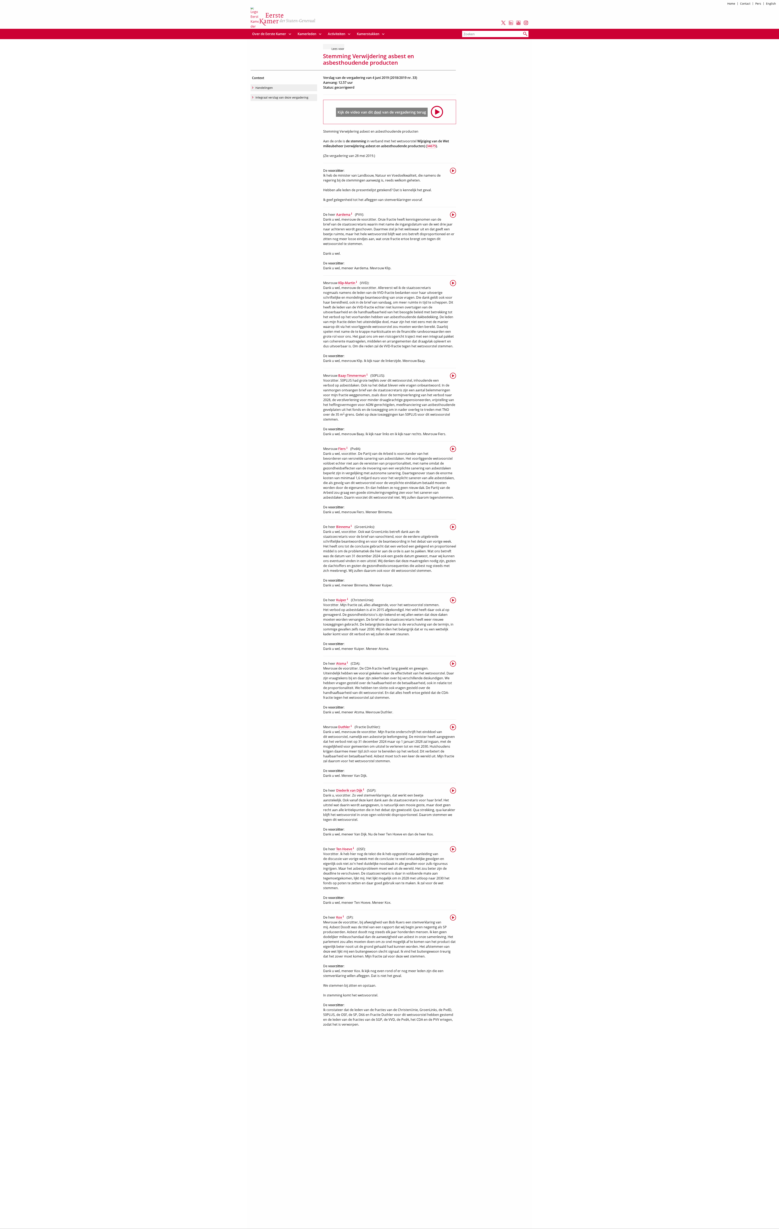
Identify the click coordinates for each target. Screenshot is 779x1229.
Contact (745, 3)
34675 (431, 146)
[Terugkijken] (453, 170)
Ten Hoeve (345, 849)
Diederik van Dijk (350, 790)
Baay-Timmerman (352, 375)
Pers (758, 3)
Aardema (344, 214)
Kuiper (342, 600)
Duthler (345, 727)
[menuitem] (269, 34)
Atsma (342, 663)
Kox (340, 917)
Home (731, 3)
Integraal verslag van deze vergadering (281, 97)
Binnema (344, 527)
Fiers (342, 449)
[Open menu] (290, 34)
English (771, 3)
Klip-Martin (347, 283)
